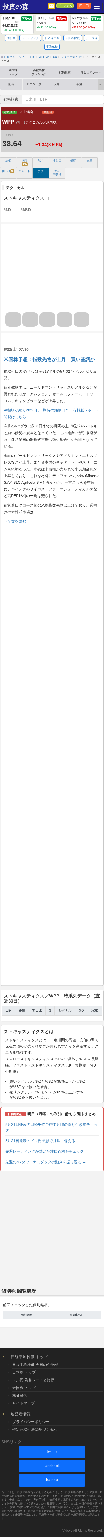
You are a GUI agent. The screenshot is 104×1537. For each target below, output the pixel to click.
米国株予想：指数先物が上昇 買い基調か (49, 359)
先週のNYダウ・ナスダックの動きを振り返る (45, 1162)
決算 (56, 84)
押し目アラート (91, 72)
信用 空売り (57, 172)
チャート (24, 171)
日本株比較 (52, 38)
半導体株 (52, 46)
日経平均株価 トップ (29, 1357)
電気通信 (9, 112)
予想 (24, 162)
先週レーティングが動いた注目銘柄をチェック (47, 1151)
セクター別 (34, 84)
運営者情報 (21, 1414)
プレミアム (65, 5)
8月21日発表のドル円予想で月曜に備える (42, 1141)
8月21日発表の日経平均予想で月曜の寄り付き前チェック (51, 1127)
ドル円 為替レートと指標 (33, 1380)
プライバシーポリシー (31, 1422)
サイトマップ (23, 1403)
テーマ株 (92, 38)
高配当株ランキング (38, 72)
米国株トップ (13, 72)
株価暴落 (19, 1395)
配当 (11, 84)
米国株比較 (72, 38)
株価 (8, 160)
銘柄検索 (65, 72)
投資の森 (16, 6)
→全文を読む (15, 521)
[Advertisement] (52, 753)
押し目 (84, 6)
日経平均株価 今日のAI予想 (35, 1364)
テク (40, 171)
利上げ (8, 171)
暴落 (79, 84)
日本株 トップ (24, 1372)
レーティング (30, 38)
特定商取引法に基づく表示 (34, 1429)
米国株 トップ (24, 1388)
